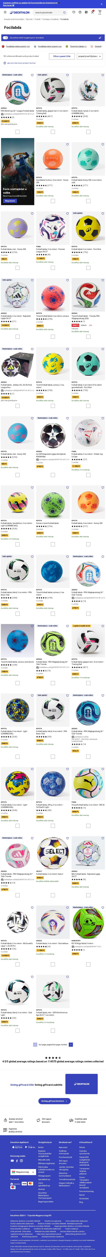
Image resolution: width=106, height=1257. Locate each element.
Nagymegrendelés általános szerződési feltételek (71, 1226)
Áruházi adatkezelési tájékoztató (22, 1224)
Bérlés (41, 1147)
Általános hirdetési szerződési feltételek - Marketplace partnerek (60, 1224)
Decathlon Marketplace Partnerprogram (45, 1195)
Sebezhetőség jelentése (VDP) (75, 1234)
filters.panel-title (61, 56)
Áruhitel (41, 1189)
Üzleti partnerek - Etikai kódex (20, 1231)
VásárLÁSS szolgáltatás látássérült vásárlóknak (84, 1161)
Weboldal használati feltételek (45, 1231)
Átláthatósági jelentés (29, 1237)
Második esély (44, 1160)
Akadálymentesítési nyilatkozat (53, 1237)
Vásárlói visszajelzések (52, 1221)
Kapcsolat (63, 1147)
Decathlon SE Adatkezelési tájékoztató (47, 1229)
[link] (10, 201)
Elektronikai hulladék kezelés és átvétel (46, 1169)
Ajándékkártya (44, 1179)
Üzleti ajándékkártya (44, 1184)
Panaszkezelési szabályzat (20, 1229)
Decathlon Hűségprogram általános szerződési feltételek (30, 1226)
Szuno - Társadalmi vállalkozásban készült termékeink (85, 1182)
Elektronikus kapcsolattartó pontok (49, 1234)
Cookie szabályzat (71, 1229)
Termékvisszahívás (67, 1179)
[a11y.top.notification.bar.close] (101, 4)
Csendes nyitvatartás (84, 1152)
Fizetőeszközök (65, 1157)
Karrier (82, 1195)
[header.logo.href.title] (19, 12)
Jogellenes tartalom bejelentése (21, 1234)
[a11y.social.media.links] (12, 1161)
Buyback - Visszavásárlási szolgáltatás (44, 1153)
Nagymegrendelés (45, 1202)
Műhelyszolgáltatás (46, 1163)
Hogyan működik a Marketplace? (66, 1184)
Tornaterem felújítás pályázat (84, 1171)
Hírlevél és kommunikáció (65, 1174)
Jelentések (14, 1237)
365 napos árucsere (63, 1162)
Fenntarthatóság (86, 1191)
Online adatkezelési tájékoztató (76, 1221)
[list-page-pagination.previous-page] (35, 1045)
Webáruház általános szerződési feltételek (25, 1221)
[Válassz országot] (23, 1172)
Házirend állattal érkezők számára (72, 1231)
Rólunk (82, 1147)
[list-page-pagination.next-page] (71, 1045)
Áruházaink (84, 1199)
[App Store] (17, 1147)
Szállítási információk (64, 1152)
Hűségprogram (44, 1176)
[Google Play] (30, 1147)
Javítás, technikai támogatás (66, 1168)
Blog (81, 1202)
